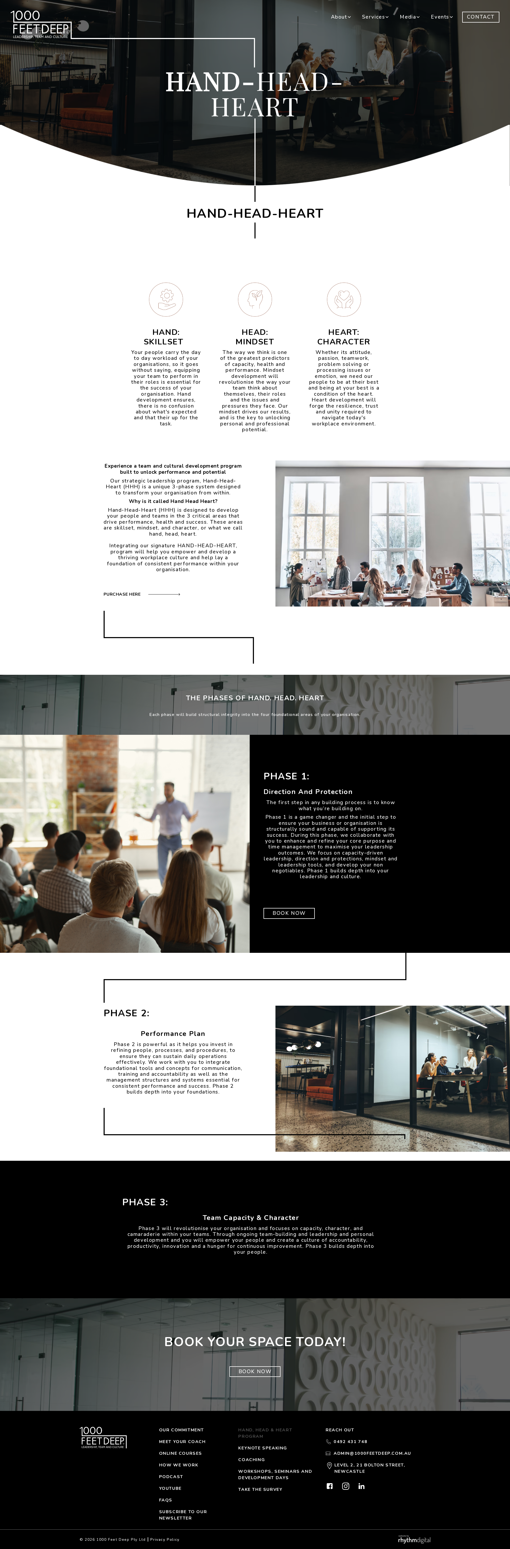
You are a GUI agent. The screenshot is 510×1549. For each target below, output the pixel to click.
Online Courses (180, 1453)
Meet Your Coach (182, 1442)
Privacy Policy (164, 1540)
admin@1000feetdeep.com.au (372, 1453)
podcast (171, 1477)
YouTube (170, 1488)
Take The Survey (260, 1489)
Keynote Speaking (262, 1448)
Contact (481, 17)
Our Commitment (181, 1430)
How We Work (178, 1465)
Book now (289, 913)
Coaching (251, 1460)
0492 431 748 (350, 1442)
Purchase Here (126, 594)
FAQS (165, 1500)
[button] (341, 17)
